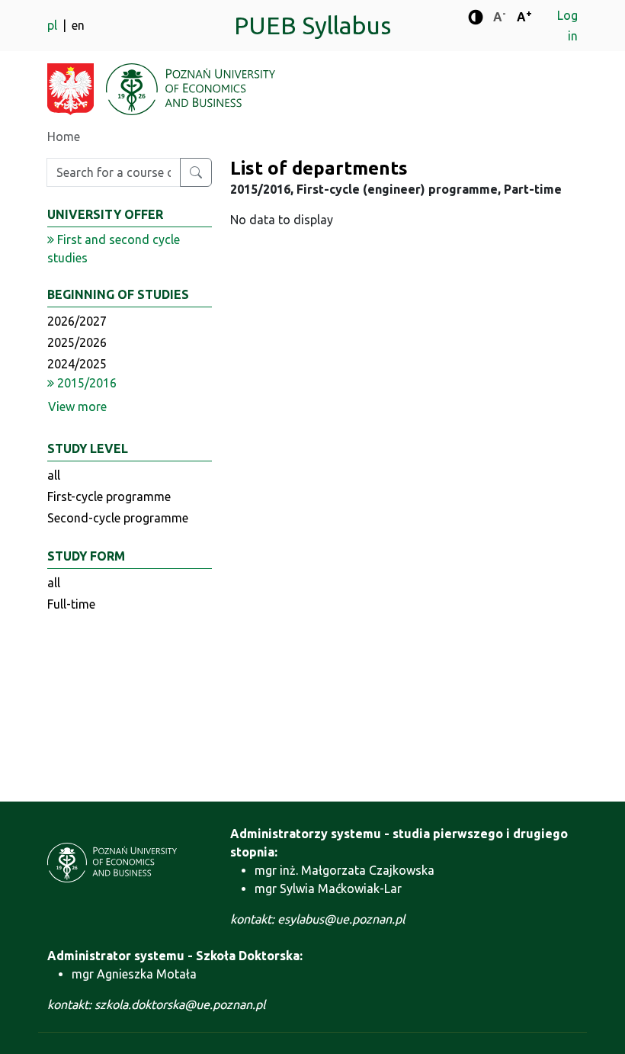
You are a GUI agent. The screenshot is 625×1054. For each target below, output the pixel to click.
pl (53, 25)
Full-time (71, 604)
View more (77, 406)
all (53, 475)
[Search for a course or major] (196, 172)
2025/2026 (77, 342)
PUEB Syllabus (312, 25)
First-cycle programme (109, 496)
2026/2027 (77, 321)
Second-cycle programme (117, 518)
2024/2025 (77, 364)
